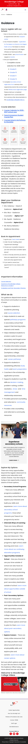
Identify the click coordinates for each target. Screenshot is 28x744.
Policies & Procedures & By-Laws (14, 717)
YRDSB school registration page (17, 89)
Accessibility (23, 742)
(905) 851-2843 (13, 4)
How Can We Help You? (14, 713)
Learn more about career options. (14, 656)
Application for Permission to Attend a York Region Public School (15, 44)
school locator (19, 54)
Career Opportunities (14, 710)
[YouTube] (14, 734)
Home (3, 14)
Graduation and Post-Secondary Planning (13, 288)
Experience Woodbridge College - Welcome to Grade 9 (11, 285)
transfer (12, 57)
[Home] (3, 9)
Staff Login (14, 723)
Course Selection (6, 281)
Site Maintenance (14, 726)
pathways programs (18, 320)
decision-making (16, 382)
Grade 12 (13, 79)
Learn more (13, 460)
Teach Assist (15, 239)
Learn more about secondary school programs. (15, 509)
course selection (14, 313)
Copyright (11, 742)
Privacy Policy (5, 742)
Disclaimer (17, 742)
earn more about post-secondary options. (14, 628)
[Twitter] (11, 734)
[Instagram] (17, 734)
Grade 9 (13, 69)
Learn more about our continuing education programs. (14, 549)
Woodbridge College (14, 1)
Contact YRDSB (14, 720)
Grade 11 (13, 76)
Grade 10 (13, 72)
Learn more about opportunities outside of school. (15, 588)
